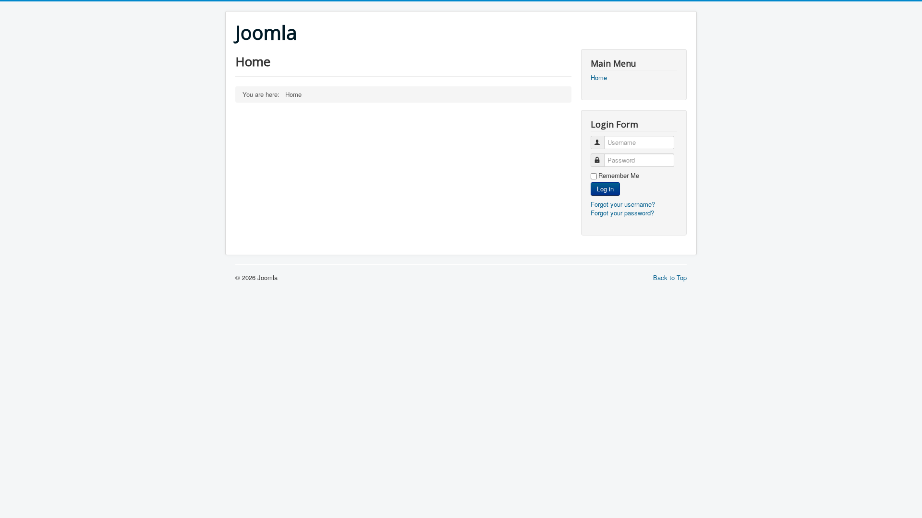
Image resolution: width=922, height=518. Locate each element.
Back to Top (670, 277)
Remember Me (618, 175)
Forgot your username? (623, 204)
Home (599, 77)
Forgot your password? (622, 212)
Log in (605, 188)
